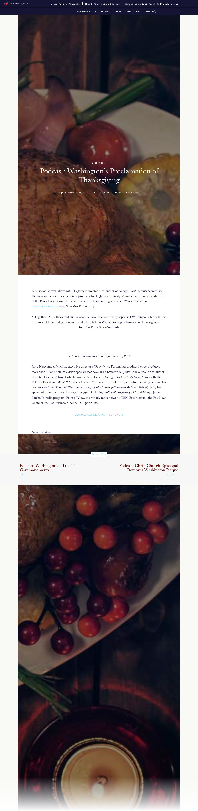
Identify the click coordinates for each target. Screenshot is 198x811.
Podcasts (116, 415)
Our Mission (83, 12)
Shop (118, 12)
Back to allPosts (99, 454)
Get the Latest (103, 12)
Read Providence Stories (102, 4)
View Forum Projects (65, 4)
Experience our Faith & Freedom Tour (152, 4)
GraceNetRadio (45, 307)
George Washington (90, 415)
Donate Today (134, 12)
